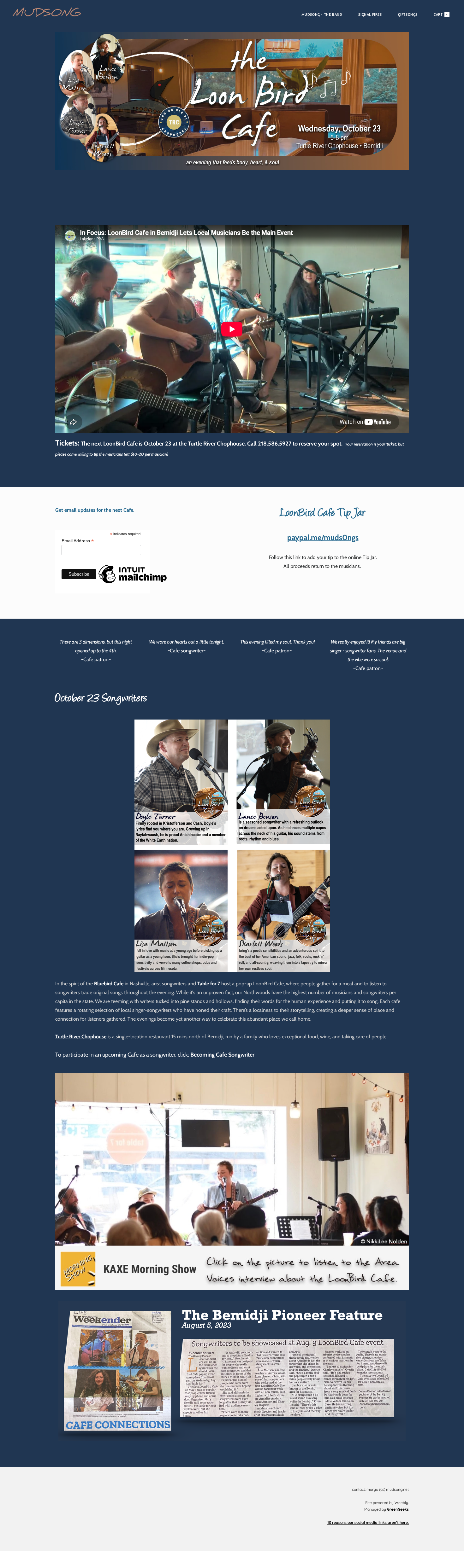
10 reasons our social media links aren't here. (368, 1522)
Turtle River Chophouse (80, 1037)
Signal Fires (370, 14)
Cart (441, 14)
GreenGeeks (398, 1509)
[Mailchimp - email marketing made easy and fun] (132, 589)
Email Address (78, 541)
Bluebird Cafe (108, 984)
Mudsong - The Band (321, 14)
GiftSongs (408, 14)
